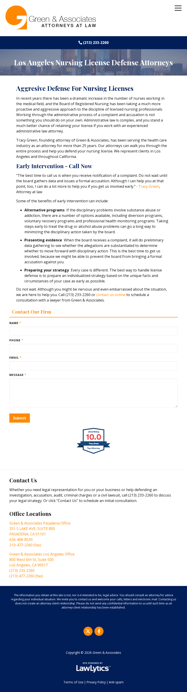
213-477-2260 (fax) (25, 545)
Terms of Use (73, 682)
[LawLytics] (93, 667)
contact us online (110, 294)
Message (17, 375)
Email (15, 358)
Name (15, 323)
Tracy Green (148, 186)
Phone (16, 340)
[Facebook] (99, 631)
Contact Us (23, 480)
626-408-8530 (21, 539)
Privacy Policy (96, 682)
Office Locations (30, 513)
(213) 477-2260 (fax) (26, 575)
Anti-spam (116, 682)
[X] (88, 631)
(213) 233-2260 (96, 42)
